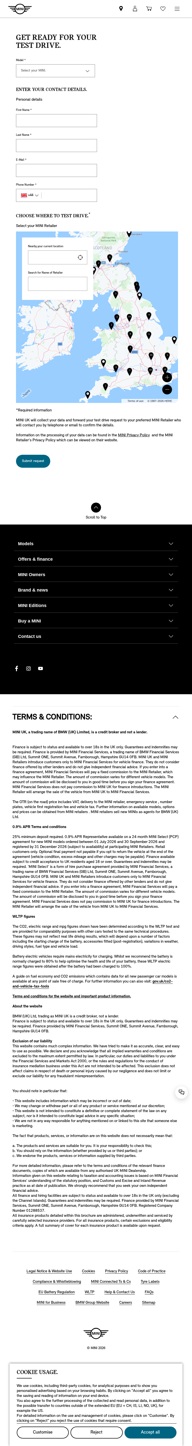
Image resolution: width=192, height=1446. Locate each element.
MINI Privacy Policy (134, 435)
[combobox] (57, 257)
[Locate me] (80, 257)
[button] (167, 377)
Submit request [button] (33, 461)
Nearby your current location (45, 246)
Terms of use (136, 400)
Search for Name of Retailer (45, 272)
